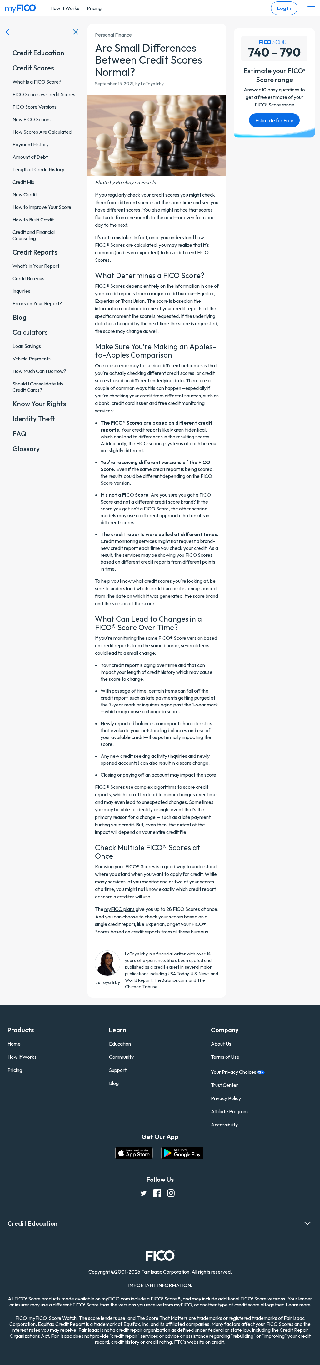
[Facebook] (157, 1193)
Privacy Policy (226, 1098)
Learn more (298, 1304)
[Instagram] (171, 1193)
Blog (114, 1083)
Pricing (94, 8)
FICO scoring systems (159, 443)
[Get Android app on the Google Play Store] (182, 1153)
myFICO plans (119, 909)
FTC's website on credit (199, 1342)
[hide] (75, 32)
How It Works (64, 8)
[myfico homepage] (20, 7)
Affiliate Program (229, 1111)
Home (14, 1044)
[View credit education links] (307, 1223)
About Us (221, 1044)
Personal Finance (111, 34)
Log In (284, 8)
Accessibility (224, 1124)
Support (118, 1070)
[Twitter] (143, 1193)
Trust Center (224, 1085)
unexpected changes (164, 802)
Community (121, 1057)
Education (120, 1044)
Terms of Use (225, 1057)
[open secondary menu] (311, 8)
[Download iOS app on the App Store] (134, 1153)
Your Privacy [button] (234, 1072)
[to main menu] (9, 32)
